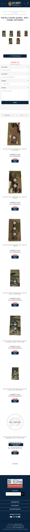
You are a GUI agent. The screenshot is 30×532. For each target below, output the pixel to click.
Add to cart (15, 161)
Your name (4, 67)
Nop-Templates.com (18, 527)
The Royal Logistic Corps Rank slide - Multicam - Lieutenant (15, 197)
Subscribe (22, 494)
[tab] (15, 62)
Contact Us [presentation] (15, 62)
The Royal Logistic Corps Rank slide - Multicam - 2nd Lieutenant (15, 149)
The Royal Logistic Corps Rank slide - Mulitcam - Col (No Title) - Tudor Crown (15, 389)
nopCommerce (18, 524)
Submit (15, 102)
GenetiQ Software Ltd (18, 526)
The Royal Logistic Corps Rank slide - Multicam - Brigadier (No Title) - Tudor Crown (15, 437)
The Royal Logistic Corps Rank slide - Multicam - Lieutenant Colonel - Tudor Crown (15, 341)
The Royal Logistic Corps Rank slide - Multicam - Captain (15, 245)
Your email (4, 74)
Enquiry (3, 87)
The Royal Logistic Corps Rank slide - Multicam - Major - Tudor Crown (15, 293)
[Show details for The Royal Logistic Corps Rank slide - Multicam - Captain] (15, 230)
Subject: (3, 80)
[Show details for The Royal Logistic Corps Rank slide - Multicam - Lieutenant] (15, 182)
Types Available (16, 56)
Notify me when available (15, 444)
